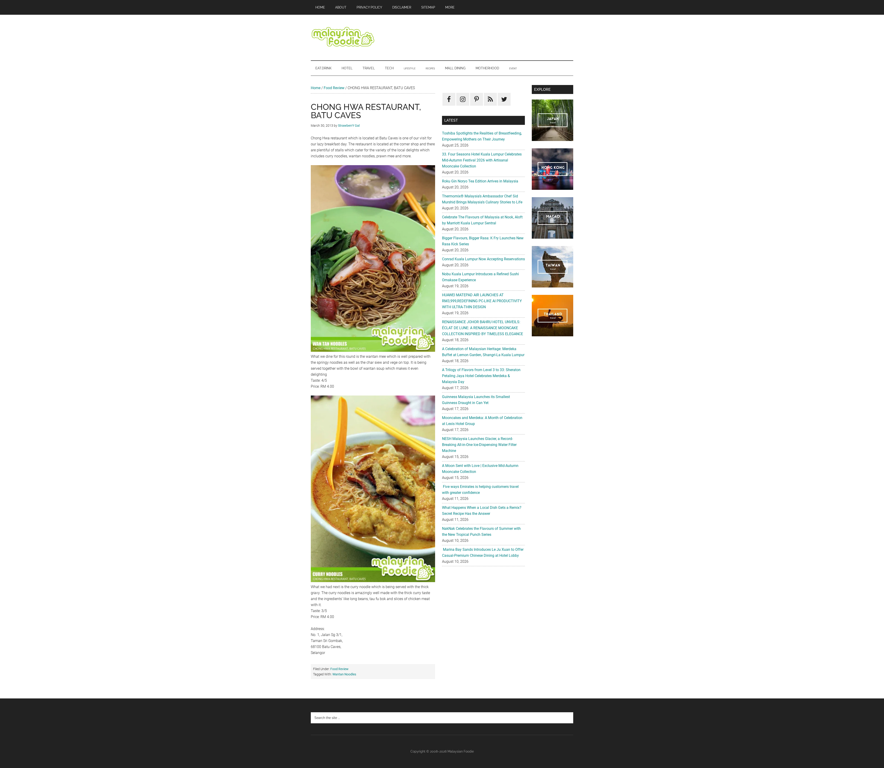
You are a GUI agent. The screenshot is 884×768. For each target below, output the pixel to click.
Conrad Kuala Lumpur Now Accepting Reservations (483, 259)
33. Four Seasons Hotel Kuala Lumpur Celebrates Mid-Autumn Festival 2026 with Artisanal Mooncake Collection (482, 160)
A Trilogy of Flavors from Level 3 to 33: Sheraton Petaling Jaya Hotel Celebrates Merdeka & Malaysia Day (481, 376)
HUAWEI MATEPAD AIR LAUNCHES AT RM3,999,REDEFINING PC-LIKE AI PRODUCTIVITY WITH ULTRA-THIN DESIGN (482, 301)
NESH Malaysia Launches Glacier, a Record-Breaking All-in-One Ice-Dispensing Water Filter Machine (479, 445)
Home (315, 88)
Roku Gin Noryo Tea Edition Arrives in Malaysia (480, 181)
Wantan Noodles (344, 674)
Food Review (334, 88)
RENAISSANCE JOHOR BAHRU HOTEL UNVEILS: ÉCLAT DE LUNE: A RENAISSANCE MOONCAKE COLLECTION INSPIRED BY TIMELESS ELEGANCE (482, 328)
